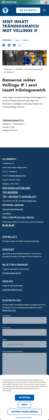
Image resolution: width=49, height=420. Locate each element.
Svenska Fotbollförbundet (12, 209)
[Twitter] (7, 45)
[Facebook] (4, 45)
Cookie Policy (19, 417)
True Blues (6, 213)
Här (3, 253)
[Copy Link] (18, 45)
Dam (17, 40)
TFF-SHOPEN (10, 192)
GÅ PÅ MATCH (28, 10)
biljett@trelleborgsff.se (11, 273)
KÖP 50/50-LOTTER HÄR (16, 187)
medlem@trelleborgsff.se (12, 290)
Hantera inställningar (24, 412)
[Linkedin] (13, 45)
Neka (24, 405)
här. (37, 241)
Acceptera (24, 398)
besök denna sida (9, 310)
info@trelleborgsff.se (17, 175)
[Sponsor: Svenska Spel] (43, 3)
